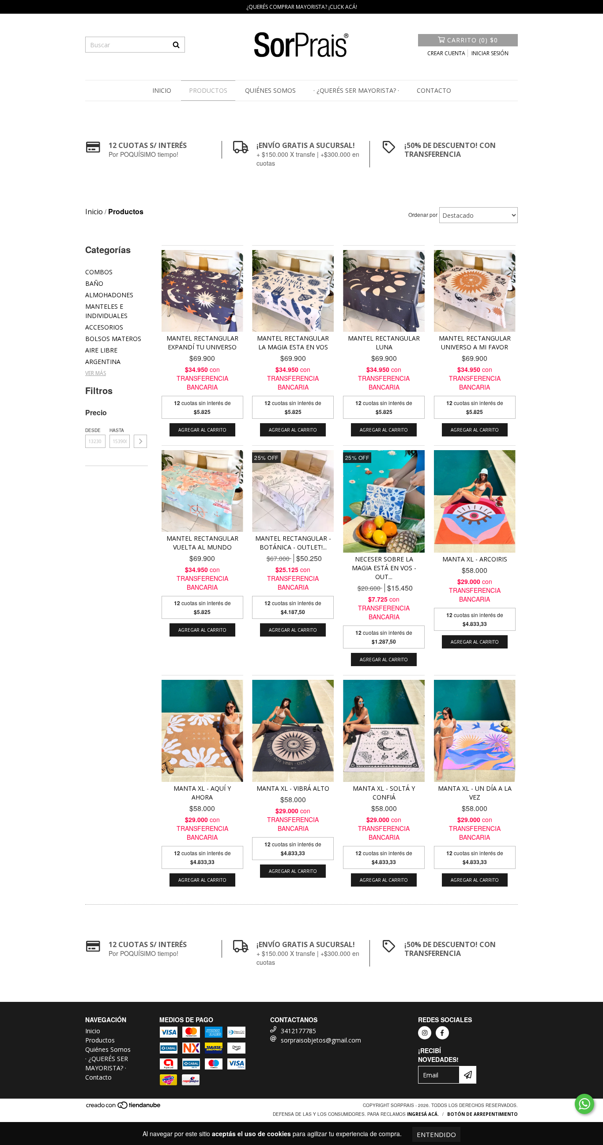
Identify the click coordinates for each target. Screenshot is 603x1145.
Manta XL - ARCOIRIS (474, 559)
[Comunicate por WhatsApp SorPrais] (584, 1104)
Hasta (116, 430)
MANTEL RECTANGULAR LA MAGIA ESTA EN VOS (293, 342)
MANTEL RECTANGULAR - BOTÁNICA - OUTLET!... (293, 542)
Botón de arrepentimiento (482, 1114)
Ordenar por (422, 214)
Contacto (434, 90)
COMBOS (99, 272)
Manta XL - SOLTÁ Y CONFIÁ (384, 792)
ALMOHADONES (109, 295)
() (472, 40)
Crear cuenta (446, 53)
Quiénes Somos (270, 90)
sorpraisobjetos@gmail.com (321, 1040)
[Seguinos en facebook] (442, 1032)
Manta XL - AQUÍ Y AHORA (202, 792)
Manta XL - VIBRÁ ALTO (292, 788)
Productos (208, 90)
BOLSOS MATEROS (113, 338)
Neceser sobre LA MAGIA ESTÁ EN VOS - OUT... (384, 568)
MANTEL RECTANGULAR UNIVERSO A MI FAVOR (475, 342)
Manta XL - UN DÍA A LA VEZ (475, 792)
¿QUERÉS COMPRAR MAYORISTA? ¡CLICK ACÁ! (301, 7)
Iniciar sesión (490, 53)
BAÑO (94, 283)
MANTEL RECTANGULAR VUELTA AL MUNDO (202, 542)
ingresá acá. (423, 1114)
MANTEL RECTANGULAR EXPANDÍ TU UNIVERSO (202, 342)
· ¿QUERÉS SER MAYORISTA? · (356, 90)
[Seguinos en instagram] (424, 1032)
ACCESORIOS (104, 327)
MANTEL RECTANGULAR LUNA (384, 342)
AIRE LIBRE (101, 350)
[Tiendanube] (123, 1108)
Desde (93, 430)
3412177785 (298, 1031)
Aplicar (140, 441)
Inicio (161, 90)
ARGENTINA (103, 361)
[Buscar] (176, 45)
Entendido (436, 1134)
